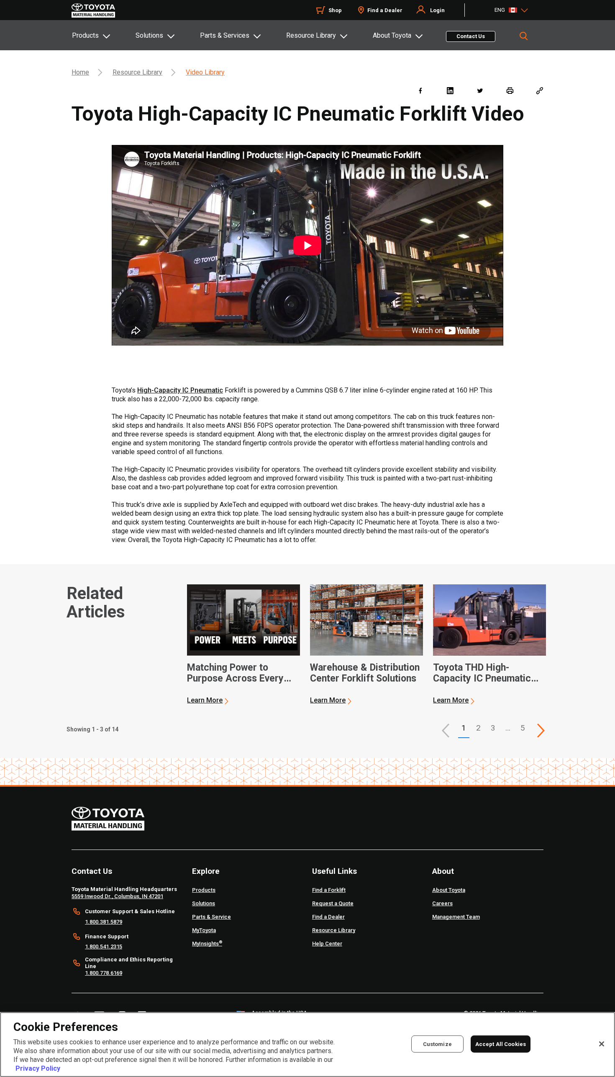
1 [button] (463, 728)
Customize (437, 1044)
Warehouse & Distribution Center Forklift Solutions (365, 673)
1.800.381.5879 (103, 922)
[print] (510, 90)
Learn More (205, 700)
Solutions (149, 35)
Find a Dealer (384, 10)
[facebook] (420, 90)
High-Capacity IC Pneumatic (180, 390)
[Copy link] (539, 90)
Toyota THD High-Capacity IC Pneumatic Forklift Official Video (482, 673)
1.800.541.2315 (103, 946)
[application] (243, 644)
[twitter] (480, 90)
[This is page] (540, 730)
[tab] (103, 35)
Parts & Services (224, 35)
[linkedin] (450, 90)
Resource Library (311, 35)
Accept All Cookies (500, 1044)
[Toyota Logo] (93, 10)
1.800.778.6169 (103, 973)
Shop (335, 10)
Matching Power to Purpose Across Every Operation (235, 673)
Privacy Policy (37, 1068)
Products (85, 35)
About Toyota (392, 35)
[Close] (601, 1044)
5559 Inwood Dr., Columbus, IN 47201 (117, 896)
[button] (445, 730)
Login (437, 10)
